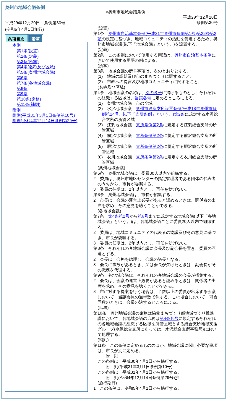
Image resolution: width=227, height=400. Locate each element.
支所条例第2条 (149, 124)
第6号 (143, 216)
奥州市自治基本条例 (193, 55)
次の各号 (153, 92)
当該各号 (143, 97)
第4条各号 (169, 318)
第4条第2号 (118, 216)
